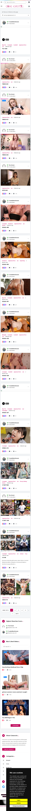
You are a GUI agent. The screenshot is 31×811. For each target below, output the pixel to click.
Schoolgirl (4, 410)
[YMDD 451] (15, 106)
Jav (3, 46)
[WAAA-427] (15, 398)
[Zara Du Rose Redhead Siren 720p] (15, 657)
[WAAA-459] (15, 324)
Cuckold (16, 45)
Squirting (22, 260)
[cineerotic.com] (15, 6)
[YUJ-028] (15, 34)
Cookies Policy (4, 794)
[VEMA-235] (15, 435)
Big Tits (4, 45)
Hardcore (10, 223)
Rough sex (9, 767)
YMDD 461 (5, 84)
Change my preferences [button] (19, 806)
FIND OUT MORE (8, 749)
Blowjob (4, 334)
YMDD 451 (5, 119)
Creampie (9, 45)
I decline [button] (19, 803)
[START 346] (15, 507)
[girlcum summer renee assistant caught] (15, 682)
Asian (7, 763)
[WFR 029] (15, 177)
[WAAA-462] (15, 250)
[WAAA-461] (15, 287)
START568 (5, 485)
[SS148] (15, 543)
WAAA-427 (5, 412)
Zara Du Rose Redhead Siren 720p (12, 667)
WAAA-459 (5, 338)
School (21, 553)
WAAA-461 (5, 301)
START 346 (5, 520)
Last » (17, 613)
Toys (26, 553)
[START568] (15, 470)
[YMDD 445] (15, 142)
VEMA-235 (5, 448)
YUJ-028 (4, 48)
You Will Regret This (8, 717)
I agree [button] (18, 800)
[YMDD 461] (15, 71)
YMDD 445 (5, 155)
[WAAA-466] (15, 213)
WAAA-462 (5, 264)
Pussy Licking (23, 481)
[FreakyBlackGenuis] (4, 22)
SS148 (4, 557)
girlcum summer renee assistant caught (14, 692)
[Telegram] (3, 787)
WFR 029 (5, 190)
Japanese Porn (22, 45)
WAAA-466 (5, 227)
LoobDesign (5, 796)
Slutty (3, 225)
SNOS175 (5, 600)
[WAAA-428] (15, 361)
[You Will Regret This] (15, 707)
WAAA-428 (5, 375)
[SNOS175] (15, 587)
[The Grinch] (4, 60)
